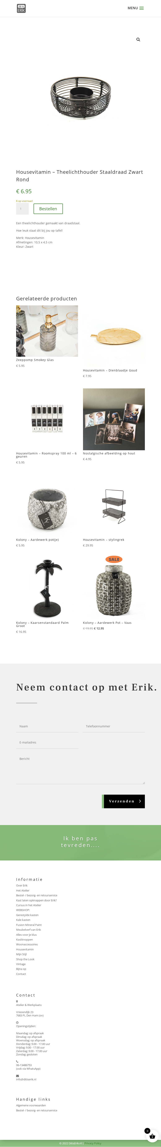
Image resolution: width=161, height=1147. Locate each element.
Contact (21, 974)
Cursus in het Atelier (28, 905)
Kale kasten (23, 920)
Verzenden (122, 801)
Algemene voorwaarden (31, 1105)
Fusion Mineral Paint (29, 925)
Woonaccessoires (27, 944)
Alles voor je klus (26, 935)
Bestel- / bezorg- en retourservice (36, 895)
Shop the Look (25, 959)
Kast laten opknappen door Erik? (36, 900)
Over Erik (21, 885)
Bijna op (21, 969)
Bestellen (48, 208)
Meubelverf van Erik (28, 930)
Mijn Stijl (21, 954)
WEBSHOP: (23, 910)
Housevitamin (25, 949)
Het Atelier (22, 890)
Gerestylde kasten (27, 915)
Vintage (21, 964)
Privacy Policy (92, 1143)
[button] (138, 39)
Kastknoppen (24, 939)
